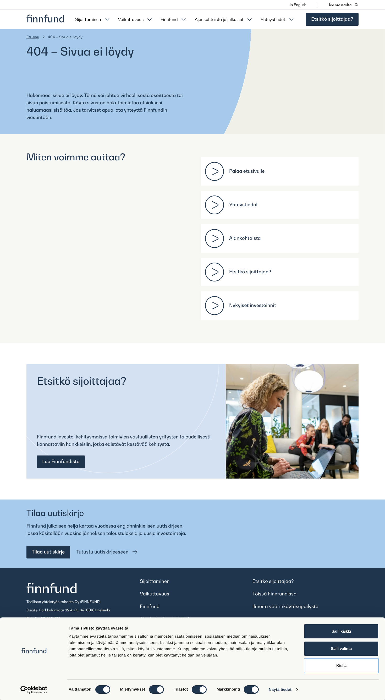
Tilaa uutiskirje (48, 552)
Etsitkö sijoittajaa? (332, 19)
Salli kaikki (341, 631)
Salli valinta (341, 648)
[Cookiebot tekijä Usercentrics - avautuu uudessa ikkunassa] (34, 690)
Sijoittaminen (88, 19)
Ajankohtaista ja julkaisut (219, 19)
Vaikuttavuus (131, 19)
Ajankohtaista (245, 238)
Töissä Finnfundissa (274, 594)
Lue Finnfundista (61, 461)
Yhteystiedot (273, 19)
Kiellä (341, 665)
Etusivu (32, 37)
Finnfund (169, 19)
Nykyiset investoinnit (252, 305)
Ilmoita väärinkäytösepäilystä (285, 606)
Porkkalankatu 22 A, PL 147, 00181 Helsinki (74, 610)
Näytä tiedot (280, 689)
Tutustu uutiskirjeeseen (103, 552)
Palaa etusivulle (247, 171)
